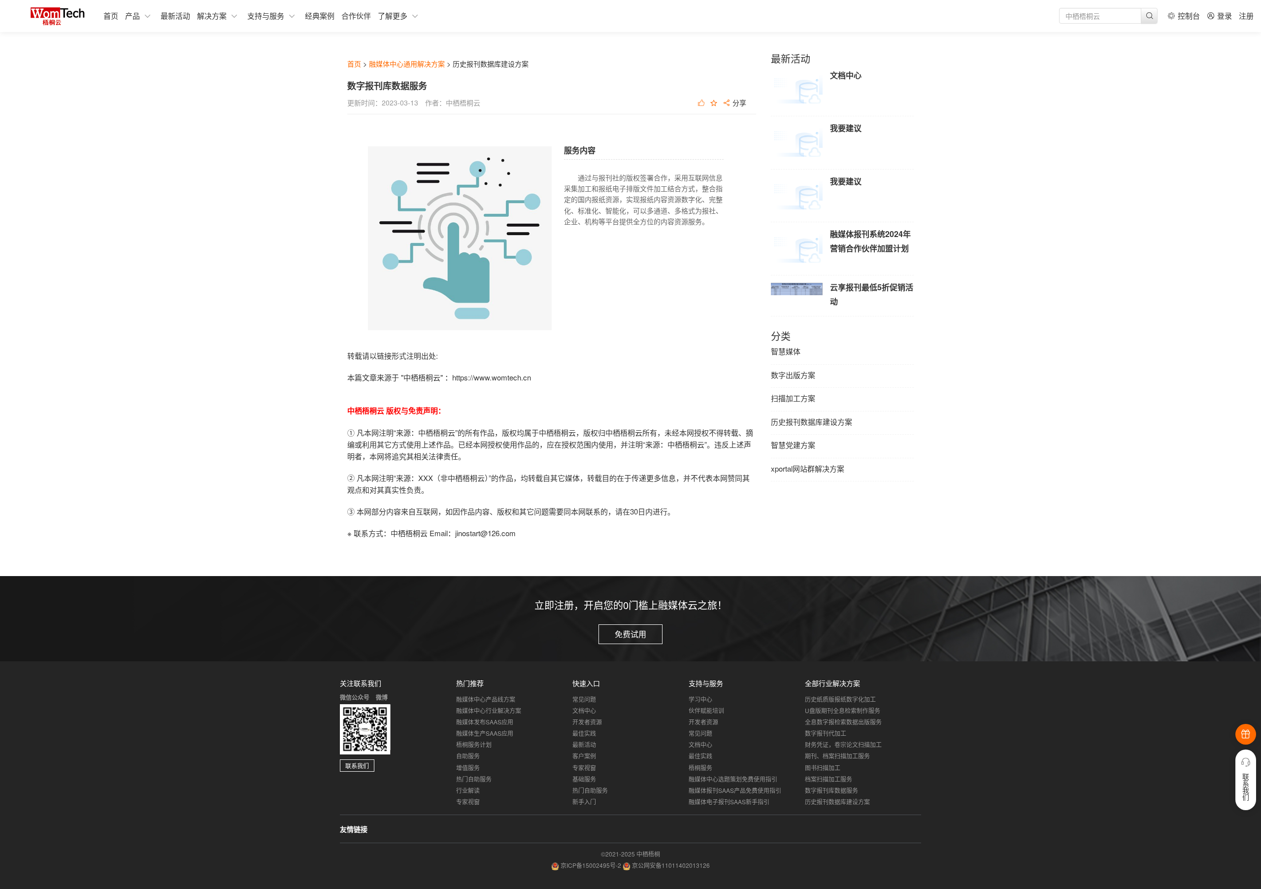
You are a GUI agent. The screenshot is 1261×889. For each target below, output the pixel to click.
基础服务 (584, 779)
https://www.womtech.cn (491, 377)
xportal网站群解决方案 (807, 468)
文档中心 (584, 710)
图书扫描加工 (822, 767)
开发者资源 (587, 722)
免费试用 (630, 634)
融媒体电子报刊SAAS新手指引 (729, 801)
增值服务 (468, 767)
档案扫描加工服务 (828, 779)
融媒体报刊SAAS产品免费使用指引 (735, 790)
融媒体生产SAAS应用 (484, 733)
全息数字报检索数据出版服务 (843, 722)
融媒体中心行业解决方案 (488, 710)
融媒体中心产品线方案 (485, 699)
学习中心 (700, 699)
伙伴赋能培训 (706, 710)
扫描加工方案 (793, 398)
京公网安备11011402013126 (671, 865)
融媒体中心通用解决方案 (407, 63)
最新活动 (584, 744)
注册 (1246, 15)
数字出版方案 (793, 375)
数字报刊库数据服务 (831, 790)
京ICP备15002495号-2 (592, 865)
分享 (738, 103)
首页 (354, 63)
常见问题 (584, 699)
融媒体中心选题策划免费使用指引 (733, 779)
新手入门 (584, 801)
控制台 (1189, 15)
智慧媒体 (785, 351)
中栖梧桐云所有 (631, 432)
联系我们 (357, 765)
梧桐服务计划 (474, 744)
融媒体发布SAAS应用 (484, 722)
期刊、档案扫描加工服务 (837, 756)
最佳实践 (584, 733)
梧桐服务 (700, 767)
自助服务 (468, 756)
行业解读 (468, 790)
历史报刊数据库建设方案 (811, 421)
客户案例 (584, 756)
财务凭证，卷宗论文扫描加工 (843, 744)
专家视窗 (468, 801)
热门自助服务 (474, 779)
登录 (1224, 15)
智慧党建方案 (793, 445)
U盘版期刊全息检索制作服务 (842, 710)
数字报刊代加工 (825, 733)
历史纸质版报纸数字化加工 (840, 699)
